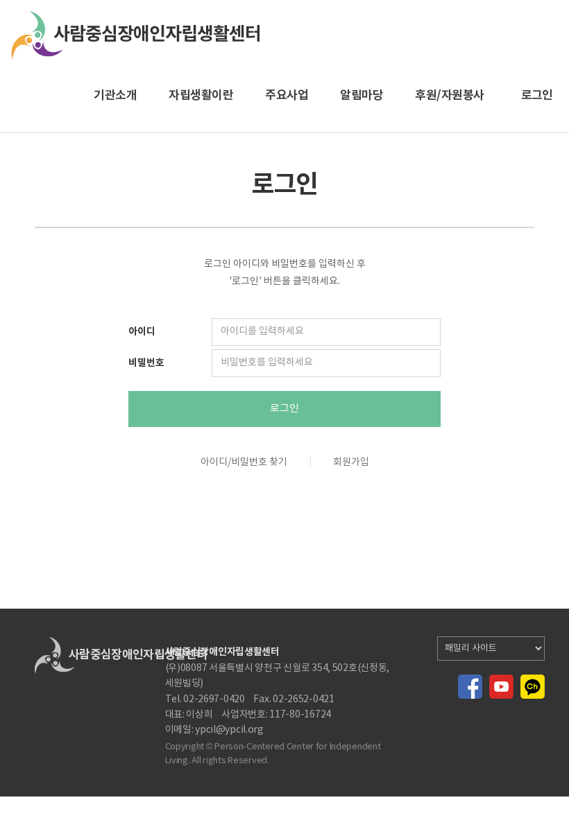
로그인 (284, 409)
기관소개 (115, 95)
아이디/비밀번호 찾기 (244, 462)
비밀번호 (146, 363)
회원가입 (351, 462)
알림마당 (361, 95)
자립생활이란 (201, 95)
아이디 (141, 332)
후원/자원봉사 (449, 95)
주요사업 (286, 95)
